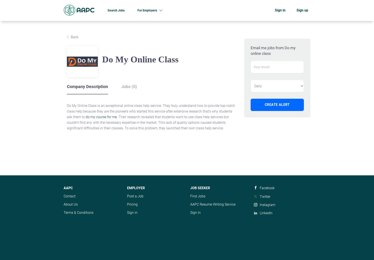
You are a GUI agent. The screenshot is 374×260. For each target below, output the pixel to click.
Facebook (267, 188)
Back (74, 37)
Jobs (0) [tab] (129, 86)
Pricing (132, 204)
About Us (71, 204)
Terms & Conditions (79, 213)
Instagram (267, 205)
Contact (70, 196)
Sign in (280, 10)
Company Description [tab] (87, 86)
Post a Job (135, 196)
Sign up (302, 10)
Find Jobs (197, 196)
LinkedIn (266, 213)
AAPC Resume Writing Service (212, 204)
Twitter (265, 197)
